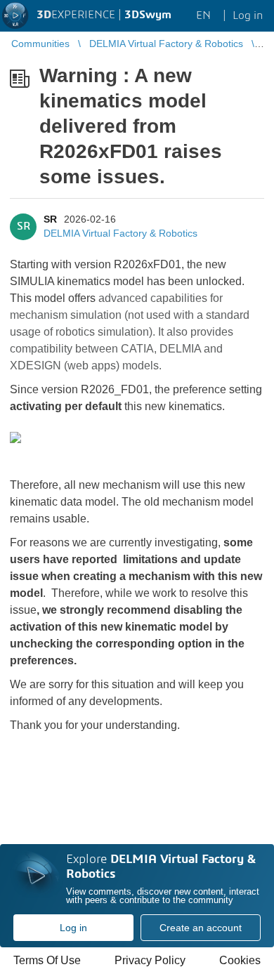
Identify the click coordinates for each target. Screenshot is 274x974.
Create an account (200, 927)
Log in (73, 927)
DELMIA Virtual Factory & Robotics (120, 233)
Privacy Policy (150, 960)
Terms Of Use (47, 960)
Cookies (240, 960)
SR (50, 219)
